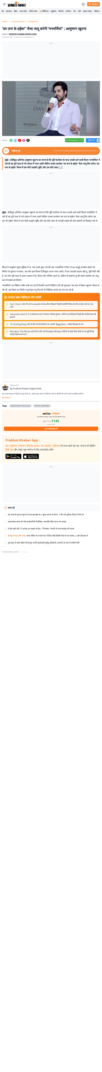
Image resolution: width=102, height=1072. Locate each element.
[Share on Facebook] (15, 140)
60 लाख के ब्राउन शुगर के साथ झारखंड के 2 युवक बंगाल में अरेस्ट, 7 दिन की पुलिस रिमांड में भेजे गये (46, 514)
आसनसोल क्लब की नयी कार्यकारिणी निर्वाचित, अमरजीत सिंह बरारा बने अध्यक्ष (37, 521)
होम (3, 11)
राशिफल (96, 11)
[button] (51, 108)
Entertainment (18, 21)
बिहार (15, 11)
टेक (74, 11)
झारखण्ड (9, 11)
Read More (6, 398)
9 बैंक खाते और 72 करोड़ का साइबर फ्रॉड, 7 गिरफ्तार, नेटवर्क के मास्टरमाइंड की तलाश (41, 528)
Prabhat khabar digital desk (23, 34)
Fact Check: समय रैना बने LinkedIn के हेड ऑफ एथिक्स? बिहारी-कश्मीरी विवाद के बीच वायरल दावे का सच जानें (51, 305)
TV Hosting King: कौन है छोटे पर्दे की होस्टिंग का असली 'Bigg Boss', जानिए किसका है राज (46, 324)
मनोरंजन (68, 11)
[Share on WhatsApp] (11, 140)
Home (4, 21)
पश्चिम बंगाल (33, 11)
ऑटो (79, 11)
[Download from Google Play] (13, 456)
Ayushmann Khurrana (20, 405)
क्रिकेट (48, 445)
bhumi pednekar (42, 405)
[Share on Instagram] (23, 140)
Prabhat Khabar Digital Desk (27, 388)
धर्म (42, 445)
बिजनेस (61, 11)
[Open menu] (4, 4)
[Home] (17, 4)
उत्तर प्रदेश (23, 11)
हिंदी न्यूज (9, 449)
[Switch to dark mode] (83, 4)
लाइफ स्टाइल (87, 11)
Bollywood (33, 21)
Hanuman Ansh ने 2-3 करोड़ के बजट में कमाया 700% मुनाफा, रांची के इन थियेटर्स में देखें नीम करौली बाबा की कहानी (53, 316)
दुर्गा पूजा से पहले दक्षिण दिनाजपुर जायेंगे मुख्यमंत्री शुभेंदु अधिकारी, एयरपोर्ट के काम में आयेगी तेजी (43, 542)
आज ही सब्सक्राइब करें (51, 429)
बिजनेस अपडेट (33, 445)
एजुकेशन (53, 11)
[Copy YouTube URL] (19, 140)
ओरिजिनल (45, 11)
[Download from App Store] (31, 456)
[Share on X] (28, 140)
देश (6, 445)
